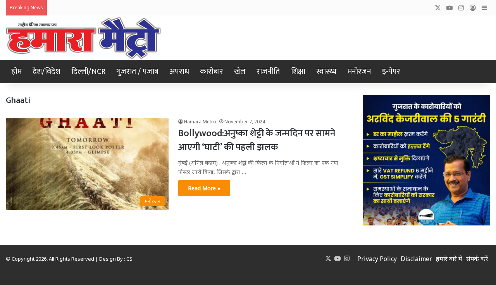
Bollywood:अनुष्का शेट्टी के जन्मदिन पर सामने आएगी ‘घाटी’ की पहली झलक (256, 140)
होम (16, 71)
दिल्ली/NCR (88, 71)
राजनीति (268, 71)
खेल (240, 71)
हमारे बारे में (449, 258)
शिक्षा (298, 71)
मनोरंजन (359, 71)
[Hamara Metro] (83, 38)
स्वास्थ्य (326, 71)
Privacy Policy (377, 258)
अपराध (179, 71)
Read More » (204, 188)
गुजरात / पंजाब (137, 71)
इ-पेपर (391, 71)
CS (129, 258)
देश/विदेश (46, 71)
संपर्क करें (477, 258)
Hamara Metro (200, 121)
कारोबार (211, 71)
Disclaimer (416, 258)
